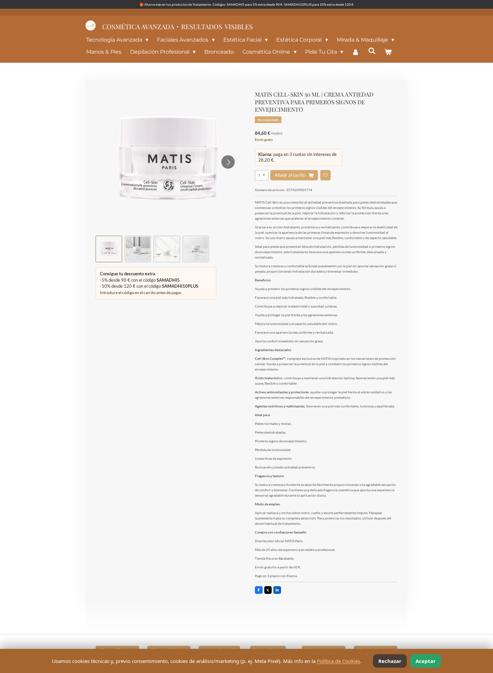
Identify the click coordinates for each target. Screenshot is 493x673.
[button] (109, 249)
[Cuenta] (355, 52)
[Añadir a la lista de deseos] (325, 175)
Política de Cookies (338, 661)
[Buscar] (372, 51)
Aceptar (426, 661)
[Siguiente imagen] (228, 162)
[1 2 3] (261, 175)
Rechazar (389, 661)
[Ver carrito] (388, 52)
